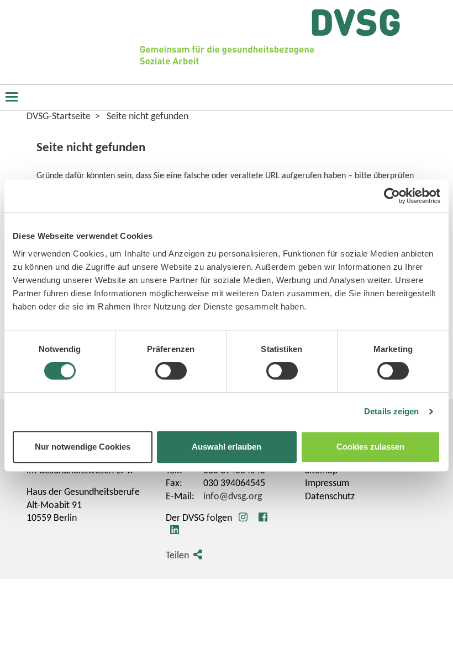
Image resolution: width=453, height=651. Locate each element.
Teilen (177, 556)
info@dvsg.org (232, 497)
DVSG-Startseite (59, 116)
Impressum (327, 483)
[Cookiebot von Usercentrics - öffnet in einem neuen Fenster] (392, 196)
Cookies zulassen (370, 446)
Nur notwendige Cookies (82, 446)
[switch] (171, 371)
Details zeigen (391, 411)
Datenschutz (330, 497)
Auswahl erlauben (226, 446)
